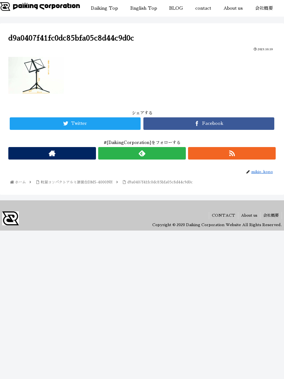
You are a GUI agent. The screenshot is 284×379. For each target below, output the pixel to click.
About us (249, 215)
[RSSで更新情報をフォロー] (232, 153)
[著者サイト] (52, 153)
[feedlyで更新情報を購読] (142, 153)
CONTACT (223, 215)
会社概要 (271, 215)
